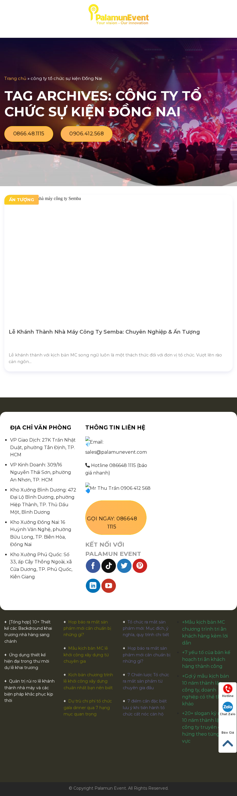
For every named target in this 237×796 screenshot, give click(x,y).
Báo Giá (227, 733)
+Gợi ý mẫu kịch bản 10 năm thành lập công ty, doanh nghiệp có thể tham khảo (205, 690)
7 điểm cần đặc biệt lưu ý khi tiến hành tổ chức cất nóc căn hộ (145, 707)
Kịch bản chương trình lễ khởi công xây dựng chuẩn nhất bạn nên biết (88, 681)
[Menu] (7, 14)
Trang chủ (15, 78)
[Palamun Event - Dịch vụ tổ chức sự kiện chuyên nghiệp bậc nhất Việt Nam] (118, 14)
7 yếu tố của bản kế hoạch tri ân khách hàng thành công (206, 659)
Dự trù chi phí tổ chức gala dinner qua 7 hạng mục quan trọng (88, 707)
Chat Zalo (228, 714)
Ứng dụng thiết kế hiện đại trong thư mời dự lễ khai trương (26, 661)
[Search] (230, 14)
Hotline (228, 696)
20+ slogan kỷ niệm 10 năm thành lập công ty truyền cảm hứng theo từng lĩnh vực (206, 727)
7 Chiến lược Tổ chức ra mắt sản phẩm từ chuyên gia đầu (146, 681)
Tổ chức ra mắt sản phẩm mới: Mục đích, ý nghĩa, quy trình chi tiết (146, 628)
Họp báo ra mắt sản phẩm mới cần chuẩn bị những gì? (87, 628)
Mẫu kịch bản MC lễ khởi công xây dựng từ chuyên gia (86, 655)
